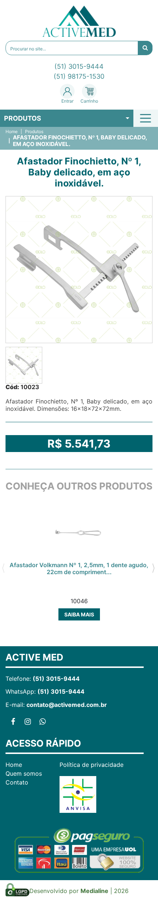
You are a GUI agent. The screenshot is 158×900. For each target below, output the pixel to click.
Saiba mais (79, 614)
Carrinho (89, 101)
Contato (17, 782)
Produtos (22, 118)
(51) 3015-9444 (79, 66)
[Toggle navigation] (146, 118)
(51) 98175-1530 (79, 76)
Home (12, 131)
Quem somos (24, 773)
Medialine (94, 890)
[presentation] (3, 567)
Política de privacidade (91, 764)
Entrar (67, 101)
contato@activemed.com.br (66, 704)
